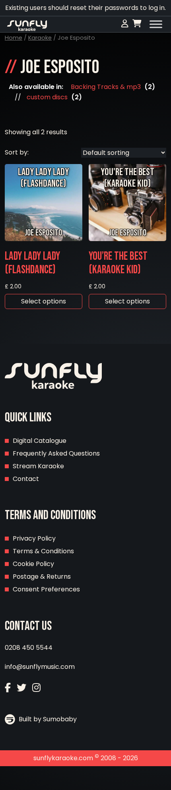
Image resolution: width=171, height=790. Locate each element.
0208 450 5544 (28, 647)
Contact (26, 478)
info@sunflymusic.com (40, 666)
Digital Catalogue (39, 440)
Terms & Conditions (43, 551)
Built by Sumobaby (47, 719)
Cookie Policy (33, 563)
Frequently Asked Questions (56, 453)
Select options (43, 301)
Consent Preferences (46, 589)
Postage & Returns (42, 576)
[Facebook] (8, 687)
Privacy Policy (34, 538)
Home (13, 38)
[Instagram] (36, 687)
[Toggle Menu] (156, 24)
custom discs (47, 97)
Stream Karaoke (38, 466)
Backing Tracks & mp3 (106, 86)
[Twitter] (21, 687)
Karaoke (40, 38)
